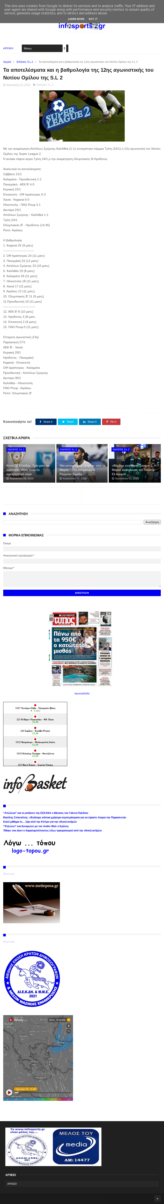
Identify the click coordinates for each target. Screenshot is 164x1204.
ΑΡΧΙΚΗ (8, 48)
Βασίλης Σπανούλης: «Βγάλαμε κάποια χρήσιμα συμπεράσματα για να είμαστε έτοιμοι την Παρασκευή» (64, 817)
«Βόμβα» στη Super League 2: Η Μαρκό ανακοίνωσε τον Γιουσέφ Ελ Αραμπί (134, 470)
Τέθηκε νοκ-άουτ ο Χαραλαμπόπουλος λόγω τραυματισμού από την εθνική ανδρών (52, 830)
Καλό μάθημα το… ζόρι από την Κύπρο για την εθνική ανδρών (40, 821)
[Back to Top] (157, 1198)
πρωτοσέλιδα (81, 693)
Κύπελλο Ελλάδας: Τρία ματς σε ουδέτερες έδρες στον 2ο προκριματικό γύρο (27, 470)
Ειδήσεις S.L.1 (16, 449)
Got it (93, 19)
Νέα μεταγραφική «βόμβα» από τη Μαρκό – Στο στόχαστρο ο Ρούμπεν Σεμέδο (82, 470)
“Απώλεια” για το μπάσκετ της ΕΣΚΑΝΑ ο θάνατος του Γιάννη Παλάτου (45, 813)
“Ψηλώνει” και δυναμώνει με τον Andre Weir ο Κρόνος (36, 826)
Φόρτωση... (9, 873)
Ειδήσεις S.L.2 (25, 61)
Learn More (76, 19)
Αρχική (7, 61)
